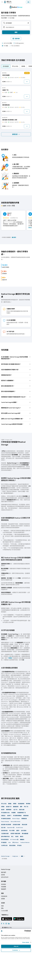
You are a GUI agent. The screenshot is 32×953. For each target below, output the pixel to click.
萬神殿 (9, 803)
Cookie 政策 (4, 910)
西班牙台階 (21, 809)
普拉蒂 (2, 809)
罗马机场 (19, 845)
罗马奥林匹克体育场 (6, 818)
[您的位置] (28, 23)
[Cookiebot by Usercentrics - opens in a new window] (24, 931)
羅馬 (22, 856)
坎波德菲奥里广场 (21, 812)
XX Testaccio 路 (14, 839)
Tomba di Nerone (24, 842)
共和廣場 (13, 812)
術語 (2, 906)
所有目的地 (4, 896)
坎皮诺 (16, 836)
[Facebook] (1, 923)
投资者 (3, 875)
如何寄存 (3, 884)
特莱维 (2, 806)
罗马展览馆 (3, 842)
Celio (9, 842)
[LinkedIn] (9, 923)
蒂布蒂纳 (28, 803)
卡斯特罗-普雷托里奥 (15, 833)
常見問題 (3, 887)
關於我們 (3, 872)
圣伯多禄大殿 (4, 830)
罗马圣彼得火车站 (5, 812)
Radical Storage (5, 856)
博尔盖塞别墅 (25, 833)
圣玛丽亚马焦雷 (16, 824)
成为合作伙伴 (4, 877)
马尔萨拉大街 (4, 845)
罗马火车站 (3, 803)
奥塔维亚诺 (24, 818)
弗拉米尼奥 (24, 824)
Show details (25, 942)
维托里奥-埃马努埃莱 (6, 824)
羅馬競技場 (15, 806)
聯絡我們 (3, 889)
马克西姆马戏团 (4, 833)
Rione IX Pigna (16, 818)
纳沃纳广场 (8, 806)
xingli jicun (15, 856)
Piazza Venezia (5, 821)
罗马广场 (26, 806)
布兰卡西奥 (11, 830)
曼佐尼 (21, 836)
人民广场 (15, 809)
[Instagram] (6, 923)
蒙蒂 (21, 806)
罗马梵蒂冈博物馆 (17, 815)
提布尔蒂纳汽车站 (5, 836)
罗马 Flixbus (15, 842)
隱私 (2, 908)
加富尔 (17, 830)
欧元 (12, 836)
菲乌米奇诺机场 (4, 839)
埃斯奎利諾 (25, 815)
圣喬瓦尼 (3, 815)
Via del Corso (19, 827)
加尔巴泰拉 (23, 830)
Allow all (16, 946)
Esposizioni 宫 (10, 827)
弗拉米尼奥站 (12, 845)
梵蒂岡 (14, 803)
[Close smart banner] (2, 2)
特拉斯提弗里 (21, 803)
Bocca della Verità (15, 821)
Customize (15, 950)
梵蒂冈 (10, 658)
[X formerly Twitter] (3, 923)
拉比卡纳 (3, 827)
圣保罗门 (9, 815)
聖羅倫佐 (22, 839)
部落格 (3, 898)
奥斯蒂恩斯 (8, 809)
